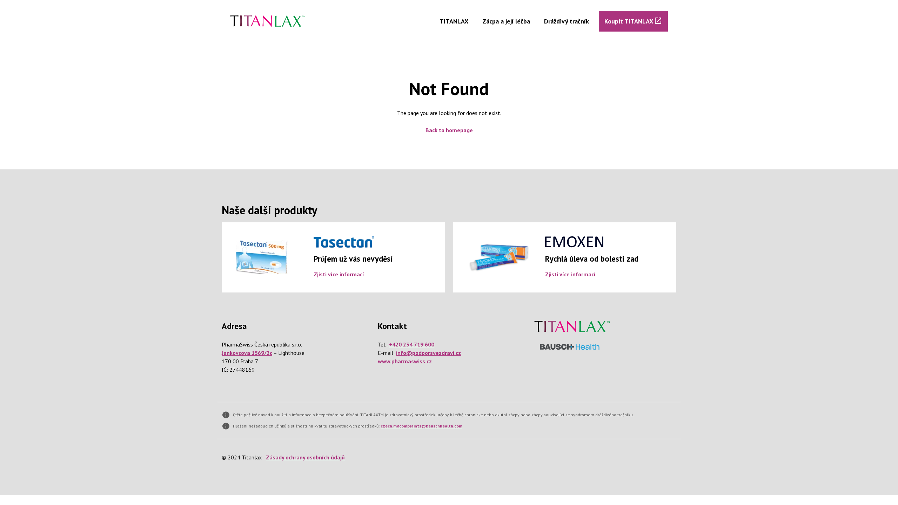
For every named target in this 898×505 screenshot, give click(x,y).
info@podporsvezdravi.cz (428, 352)
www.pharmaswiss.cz (405, 361)
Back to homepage (449, 130)
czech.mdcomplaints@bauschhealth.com (421, 426)
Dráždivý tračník (566, 21)
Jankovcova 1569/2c (247, 352)
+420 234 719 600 (411, 344)
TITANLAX (454, 21)
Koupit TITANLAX (628, 21)
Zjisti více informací (339, 274)
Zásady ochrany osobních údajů (305, 457)
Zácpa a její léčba (506, 21)
